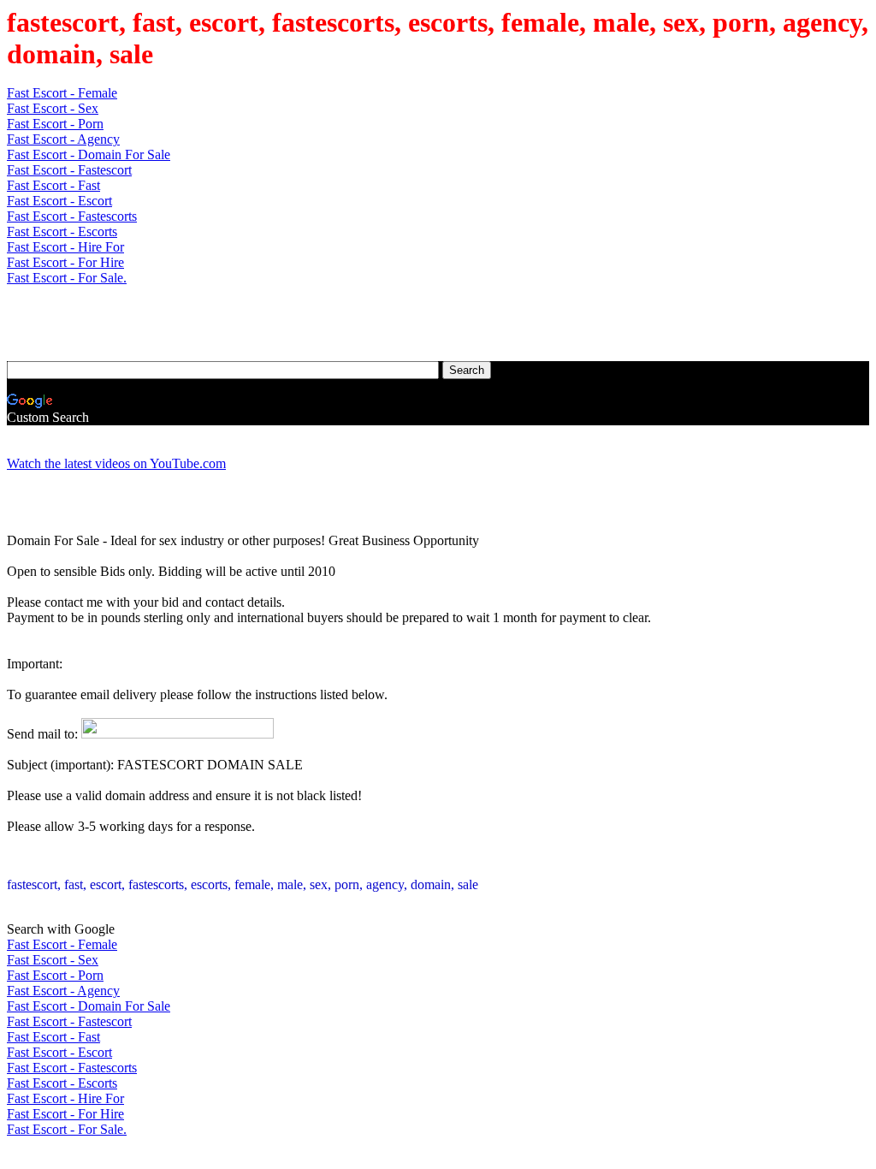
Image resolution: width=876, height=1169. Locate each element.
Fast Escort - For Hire (65, 262)
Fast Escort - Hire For (65, 247)
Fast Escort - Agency (63, 139)
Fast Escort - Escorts (62, 231)
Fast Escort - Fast (53, 185)
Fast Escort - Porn (55, 123)
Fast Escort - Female (62, 93)
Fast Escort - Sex (52, 108)
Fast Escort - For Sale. (67, 277)
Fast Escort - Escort (59, 200)
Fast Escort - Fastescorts (72, 216)
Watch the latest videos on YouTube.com (116, 463)
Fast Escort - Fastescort (69, 170)
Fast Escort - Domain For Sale (88, 154)
